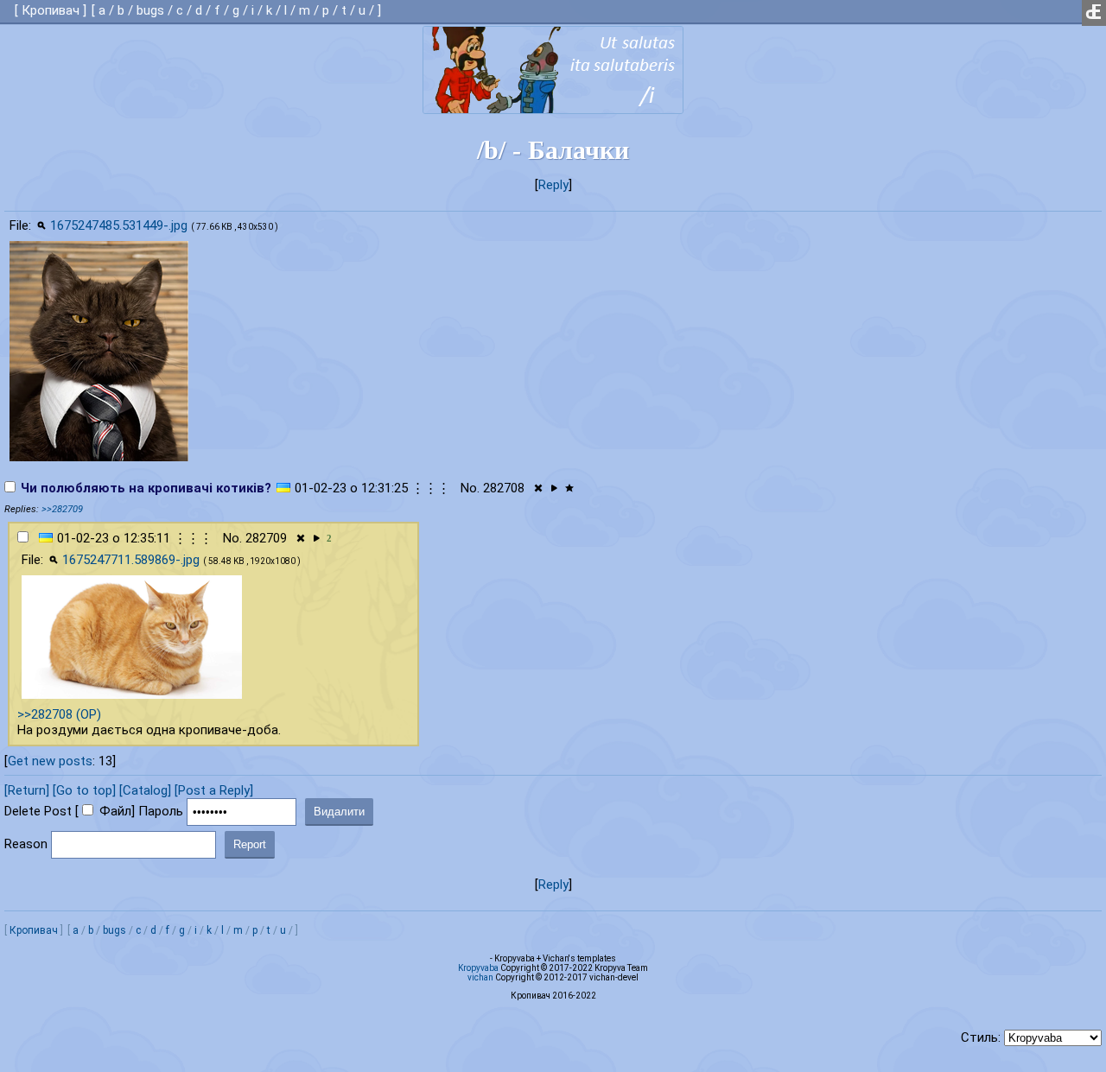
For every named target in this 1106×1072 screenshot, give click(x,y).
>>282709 (62, 509)
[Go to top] (84, 790)
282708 (503, 488)
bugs (150, 10)
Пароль (160, 811)
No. (470, 488)
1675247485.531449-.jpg (119, 225)
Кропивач (50, 10)
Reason (26, 844)
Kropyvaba (478, 968)
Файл (115, 811)
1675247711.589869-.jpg (131, 560)
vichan (480, 977)
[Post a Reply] (214, 790)
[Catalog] (145, 790)
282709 (266, 538)
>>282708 (45, 714)
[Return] (26, 790)
